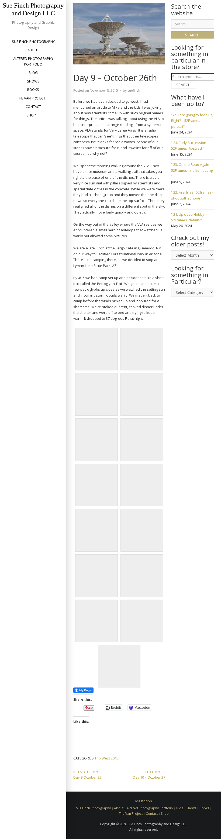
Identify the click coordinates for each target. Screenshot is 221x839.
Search (183, 84)
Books (33, 89)
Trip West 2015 (106, 758)
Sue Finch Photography (33, 41)
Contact (33, 106)
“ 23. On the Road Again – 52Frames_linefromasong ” (192, 170)
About (33, 49)
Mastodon (143, 801)
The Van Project (31, 98)
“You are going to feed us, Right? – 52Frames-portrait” (192, 120)
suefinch (133, 90)
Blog (33, 72)
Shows (33, 81)
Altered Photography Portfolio (33, 61)
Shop (31, 115)
